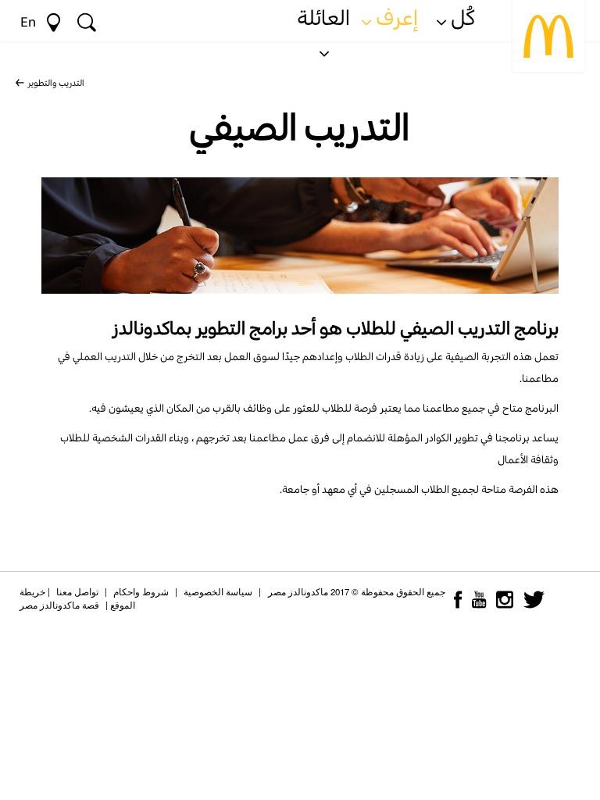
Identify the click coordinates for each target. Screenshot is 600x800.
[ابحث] (87, 20)
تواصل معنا (77, 591)
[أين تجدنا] (53, 20)
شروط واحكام (141, 591)
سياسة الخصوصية (218, 591)
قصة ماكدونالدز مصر (59, 604)
